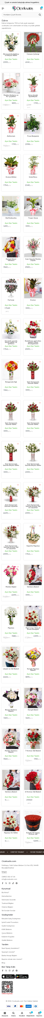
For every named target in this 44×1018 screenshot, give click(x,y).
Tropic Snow (33, 218)
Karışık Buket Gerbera (11, 259)
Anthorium (11, 136)
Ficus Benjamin (33, 136)
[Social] (2, 883)
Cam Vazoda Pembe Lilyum (33, 259)
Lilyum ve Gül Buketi (11, 669)
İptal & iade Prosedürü (10, 922)
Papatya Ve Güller (11, 833)
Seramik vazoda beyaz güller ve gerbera (11, 342)
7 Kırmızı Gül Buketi (33, 751)
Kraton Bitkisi (11, 177)
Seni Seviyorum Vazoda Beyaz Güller (11, 464)
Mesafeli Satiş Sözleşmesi (11, 919)
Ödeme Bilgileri (7, 907)
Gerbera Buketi (33, 587)
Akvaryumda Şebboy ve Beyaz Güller (11, 54)
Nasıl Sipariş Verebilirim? (10, 948)
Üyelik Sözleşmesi (8, 926)
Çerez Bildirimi (7, 933)
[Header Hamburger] (3, 8)
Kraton (33, 300)
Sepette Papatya (33, 546)
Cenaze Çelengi (33, 54)
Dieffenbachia (11, 218)
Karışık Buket (33, 710)
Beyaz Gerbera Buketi (11, 710)
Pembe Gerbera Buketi (11, 751)
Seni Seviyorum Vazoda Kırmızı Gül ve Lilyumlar (33, 506)
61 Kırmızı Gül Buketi (33, 792)
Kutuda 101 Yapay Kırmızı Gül (33, 833)
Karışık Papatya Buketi (33, 669)
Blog (3, 963)
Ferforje (11, 300)
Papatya (11, 628)
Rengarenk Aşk (11, 382)
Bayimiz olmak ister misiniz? (12, 959)
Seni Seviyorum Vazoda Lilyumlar (11, 505)
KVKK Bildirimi (7, 929)
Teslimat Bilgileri (8, 903)
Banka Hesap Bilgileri (9, 956)
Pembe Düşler (11, 587)
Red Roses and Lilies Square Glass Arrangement (33, 342)
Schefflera (33, 177)
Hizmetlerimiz (7, 896)
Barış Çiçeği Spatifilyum (33, 96)
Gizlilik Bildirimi (7, 940)
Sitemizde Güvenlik (9, 900)
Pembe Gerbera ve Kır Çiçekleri (11, 96)
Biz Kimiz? (5, 892)
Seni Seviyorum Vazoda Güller (33, 382)
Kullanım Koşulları (8, 937)
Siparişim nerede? (8, 952)
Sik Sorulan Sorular (8, 911)
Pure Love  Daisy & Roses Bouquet (33, 628)
